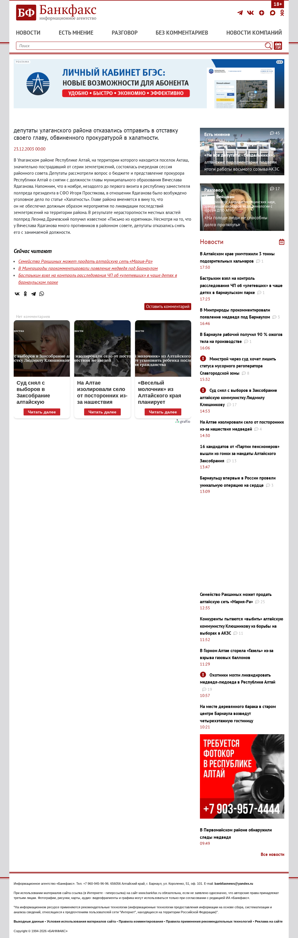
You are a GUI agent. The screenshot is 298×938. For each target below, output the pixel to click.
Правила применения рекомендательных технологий (209, 921)
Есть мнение (76, 32)
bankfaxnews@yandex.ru (233, 883)
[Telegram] (240, 13)
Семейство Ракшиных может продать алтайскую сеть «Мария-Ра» (85, 261)
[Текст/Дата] (278, 46)
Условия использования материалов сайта (81, 921)
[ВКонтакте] (251, 13)
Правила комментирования (141, 921)
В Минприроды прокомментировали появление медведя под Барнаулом (88, 268)
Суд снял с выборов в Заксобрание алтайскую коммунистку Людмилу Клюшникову (238, 397)
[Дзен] (262, 13)
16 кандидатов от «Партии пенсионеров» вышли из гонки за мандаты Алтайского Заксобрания (239, 453)
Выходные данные (29, 921)
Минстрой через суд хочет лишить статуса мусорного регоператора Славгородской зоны (238, 366)
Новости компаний (254, 32)
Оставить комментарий (167, 306)
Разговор (125, 32)
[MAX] (273, 13)
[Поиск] (268, 45)
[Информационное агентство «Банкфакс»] (56, 13)
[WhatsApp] (41, 293)
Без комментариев (182, 32)
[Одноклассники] (282, 13)
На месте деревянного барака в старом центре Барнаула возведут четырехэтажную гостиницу (238, 713)
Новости (28, 32)
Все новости (272, 854)
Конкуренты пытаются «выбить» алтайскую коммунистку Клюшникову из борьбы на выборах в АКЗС (241, 626)
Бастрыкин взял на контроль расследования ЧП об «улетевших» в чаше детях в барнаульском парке (241, 285)
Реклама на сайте (269, 921)
